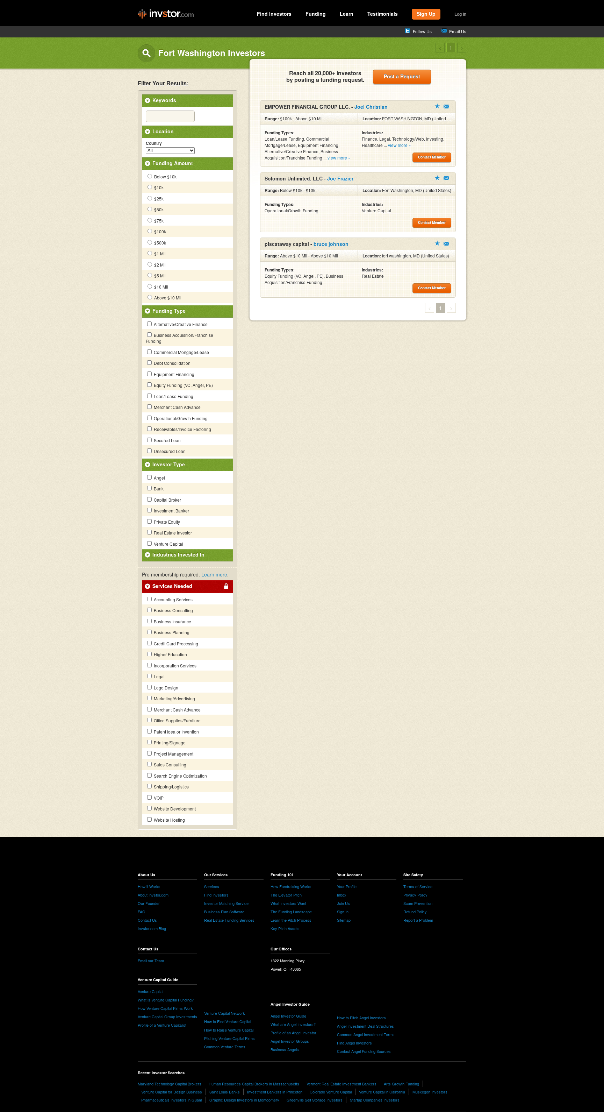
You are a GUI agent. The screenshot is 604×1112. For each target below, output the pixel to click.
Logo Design (165, 687)
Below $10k (165, 176)
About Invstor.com (153, 895)
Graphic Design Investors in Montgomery (244, 1100)
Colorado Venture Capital (331, 1092)
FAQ (141, 911)
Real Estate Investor (172, 533)
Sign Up (426, 13)
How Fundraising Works (291, 886)
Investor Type (168, 464)
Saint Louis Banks (224, 1092)
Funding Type (169, 310)
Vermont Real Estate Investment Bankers (341, 1083)
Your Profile (347, 886)
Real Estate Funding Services (229, 920)
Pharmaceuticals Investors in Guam (171, 1100)
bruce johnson (331, 243)
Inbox (341, 895)
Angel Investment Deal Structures (365, 1026)
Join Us (343, 903)
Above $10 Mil (167, 297)
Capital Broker (167, 500)
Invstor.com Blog (152, 928)
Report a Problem (418, 920)
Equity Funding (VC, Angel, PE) (183, 385)
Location (163, 131)
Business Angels (285, 1049)
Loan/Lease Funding (173, 396)
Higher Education (170, 654)
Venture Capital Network (224, 1013)
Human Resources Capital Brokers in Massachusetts (254, 1083)
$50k (158, 209)
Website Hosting (169, 820)
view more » (339, 158)
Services (211, 886)
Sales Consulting (169, 764)
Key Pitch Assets (285, 928)
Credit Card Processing (175, 643)
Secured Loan (167, 440)
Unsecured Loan (169, 451)
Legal (159, 676)
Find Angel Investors (354, 1043)
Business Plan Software (224, 911)
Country (154, 143)
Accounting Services (173, 599)
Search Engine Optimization (180, 776)
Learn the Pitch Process (291, 920)
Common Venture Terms (224, 1046)
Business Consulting (173, 610)
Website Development (174, 809)
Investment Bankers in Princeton (274, 1092)
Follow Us (422, 31)
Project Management (173, 754)
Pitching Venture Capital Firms (229, 1038)
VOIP (158, 798)
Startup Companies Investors (375, 1100)
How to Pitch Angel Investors (361, 1017)
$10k (158, 187)
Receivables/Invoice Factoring (182, 429)
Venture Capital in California (382, 1092)
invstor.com (166, 14)
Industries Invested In (178, 554)
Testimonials (382, 13)
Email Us (457, 31)
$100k (159, 231)
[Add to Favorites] (437, 106)
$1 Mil (159, 253)
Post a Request (402, 76)
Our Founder (149, 903)
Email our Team (151, 960)
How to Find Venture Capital (227, 1021)
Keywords (164, 100)
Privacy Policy (415, 895)
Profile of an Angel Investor (293, 1032)
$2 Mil (159, 265)
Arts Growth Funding (401, 1083)
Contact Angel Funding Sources (364, 1051)
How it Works (149, 886)
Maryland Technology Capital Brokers (169, 1083)
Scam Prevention (417, 903)
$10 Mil (160, 287)
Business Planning (171, 632)
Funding (315, 13)
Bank (158, 488)
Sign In (342, 911)
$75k (158, 221)
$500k (159, 243)
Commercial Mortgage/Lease (181, 352)
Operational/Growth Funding (180, 418)
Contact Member (446, 106)
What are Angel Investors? (293, 1024)
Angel (159, 478)
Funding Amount (172, 163)
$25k (158, 198)
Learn (346, 13)
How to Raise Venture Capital (228, 1030)
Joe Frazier (340, 178)
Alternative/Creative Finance (180, 324)
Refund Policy (415, 911)
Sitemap (344, 920)
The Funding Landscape (291, 911)
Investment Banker (171, 510)
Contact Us (147, 920)
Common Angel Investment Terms (366, 1034)
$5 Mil (159, 275)
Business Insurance (172, 621)
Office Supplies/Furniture (177, 720)
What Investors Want (288, 903)
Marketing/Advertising (174, 698)
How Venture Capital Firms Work (165, 1008)
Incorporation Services (174, 665)
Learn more (214, 574)
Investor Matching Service (226, 903)
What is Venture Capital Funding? (166, 1000)
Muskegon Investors (429, 1092)
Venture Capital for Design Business (171, 1092)
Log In (460, 14)
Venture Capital (168, 544)
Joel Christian (371, 106)
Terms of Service (417, 886)
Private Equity (166, 522)
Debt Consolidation (171, 363)
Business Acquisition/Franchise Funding (179, 338)
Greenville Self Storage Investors (315, 1100)
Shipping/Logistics (171, 786)
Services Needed (172, 585)
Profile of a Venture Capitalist (162, 1025)
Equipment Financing (173, 374)
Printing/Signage (169, 742)
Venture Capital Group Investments (167, 1016)
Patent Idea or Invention (176, 732)
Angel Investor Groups (290, 1041)
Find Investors (274, 13)
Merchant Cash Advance (177, 407)
